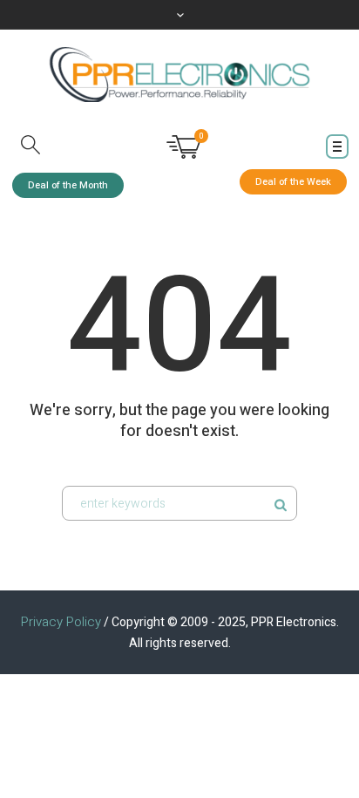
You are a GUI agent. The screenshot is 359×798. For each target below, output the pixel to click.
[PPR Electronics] (179, 74)
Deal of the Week (293, 181)
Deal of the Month (68, 185)
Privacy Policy (61, 621)
